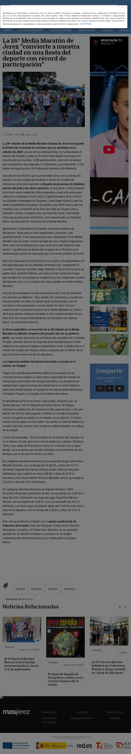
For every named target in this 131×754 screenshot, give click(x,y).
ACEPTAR (85, 23)
